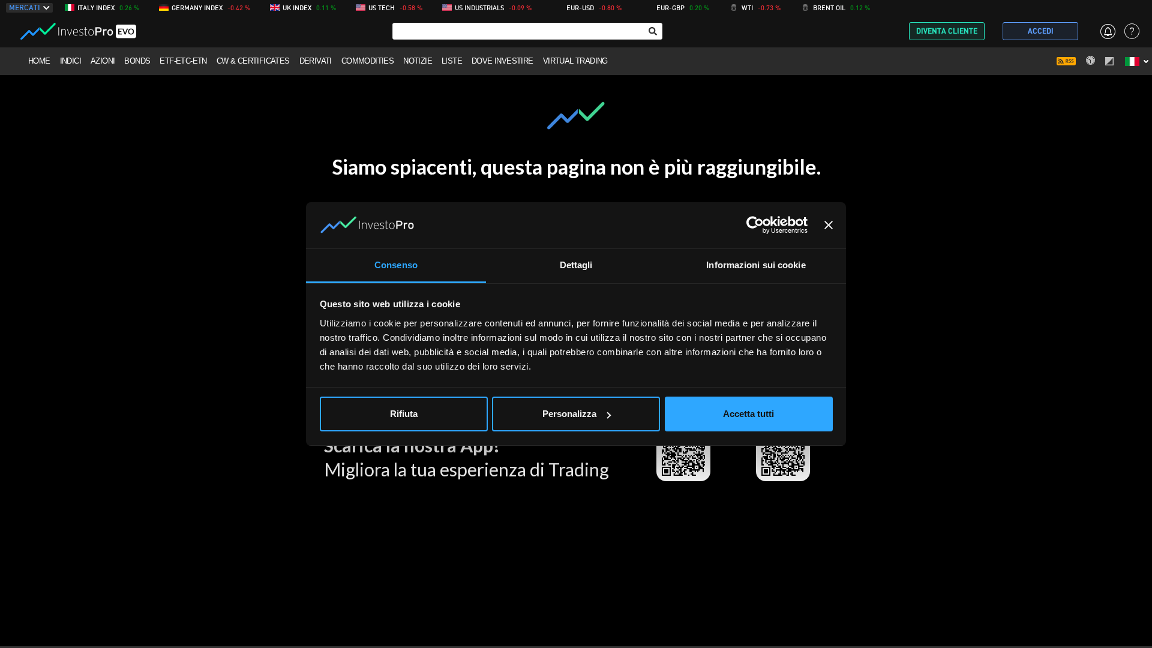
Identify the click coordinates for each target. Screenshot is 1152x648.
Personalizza (569, 414)
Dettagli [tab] (576, 265)
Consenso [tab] (396, 265)
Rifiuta (404, 414)
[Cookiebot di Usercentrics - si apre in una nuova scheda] (755, 226)
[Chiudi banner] (828, 225)
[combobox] (527, 31)
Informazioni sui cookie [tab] (755, 265)
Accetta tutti (748, 414)
